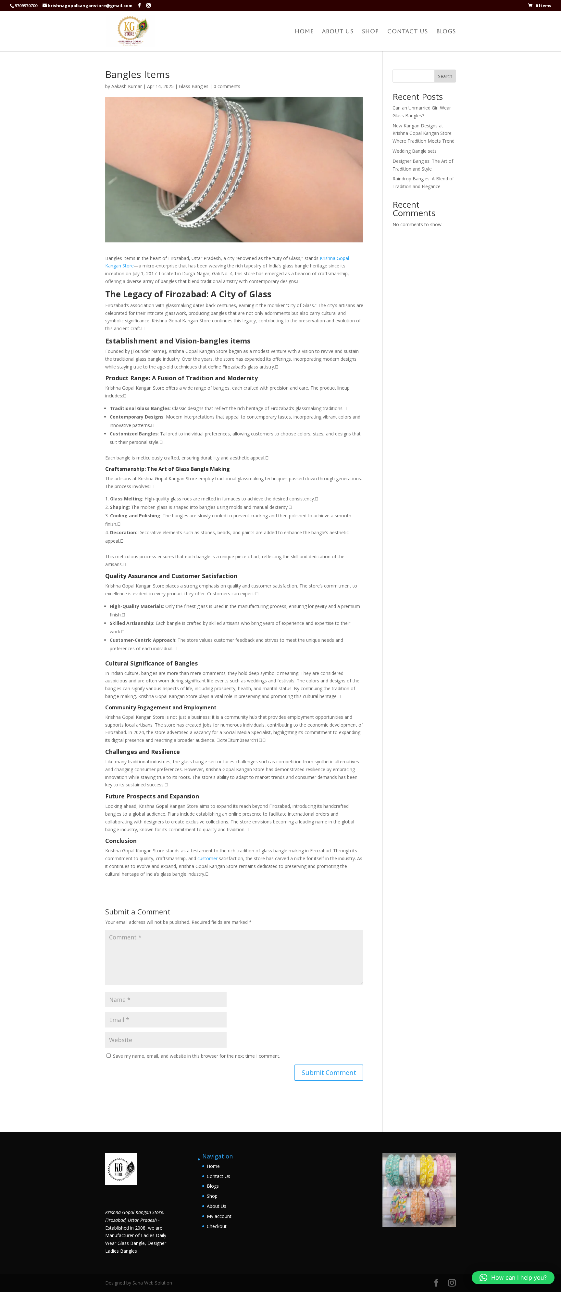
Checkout (217, 1226)
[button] (513, 1277)
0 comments (227, 86)
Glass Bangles (193, 86)
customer (208, 858)
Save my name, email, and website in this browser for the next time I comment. (196, 1056)
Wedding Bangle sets (415, 151)
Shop (370, 31)
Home (304, 31)
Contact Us (407, 31)
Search (445, 76)
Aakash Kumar (126, 86)
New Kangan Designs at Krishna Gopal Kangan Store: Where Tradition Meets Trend (424, 133)
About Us (338, 31)
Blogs (446, 31)
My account (219, 1216)
